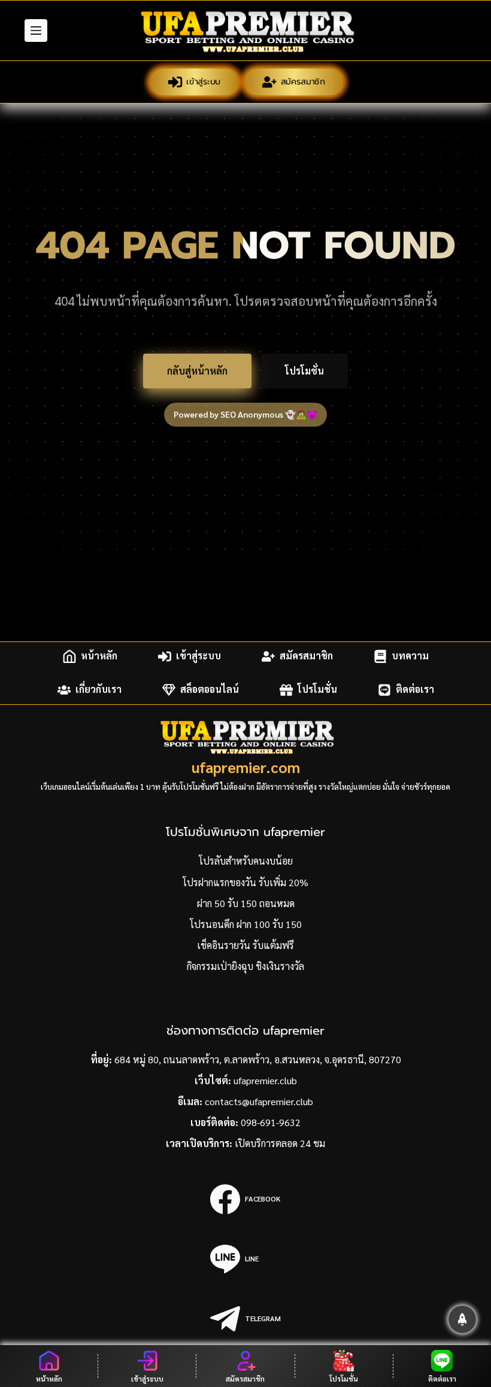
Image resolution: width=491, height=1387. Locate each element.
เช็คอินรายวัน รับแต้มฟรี (245, 945)
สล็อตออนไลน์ (209, 689)
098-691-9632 (271, 1122)
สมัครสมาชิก (301, 81)
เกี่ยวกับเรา (98, 689)
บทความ (410, 656)
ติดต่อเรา (415, 689)
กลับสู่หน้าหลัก (197, 370)
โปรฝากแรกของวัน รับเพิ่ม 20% (245, 882)
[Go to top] (462, 1319)
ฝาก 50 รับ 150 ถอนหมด (246, 903)
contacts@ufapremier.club (259, 1101)
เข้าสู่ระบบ (202, 81)
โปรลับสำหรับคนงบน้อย (246, 860)
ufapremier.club (265, 1080)
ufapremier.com (246, 767)
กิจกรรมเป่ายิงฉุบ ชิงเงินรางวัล (245, 966)
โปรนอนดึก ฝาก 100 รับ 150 (246, 924)
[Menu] (36, 30)
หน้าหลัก (99, 656)
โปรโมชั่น (304, 370)
